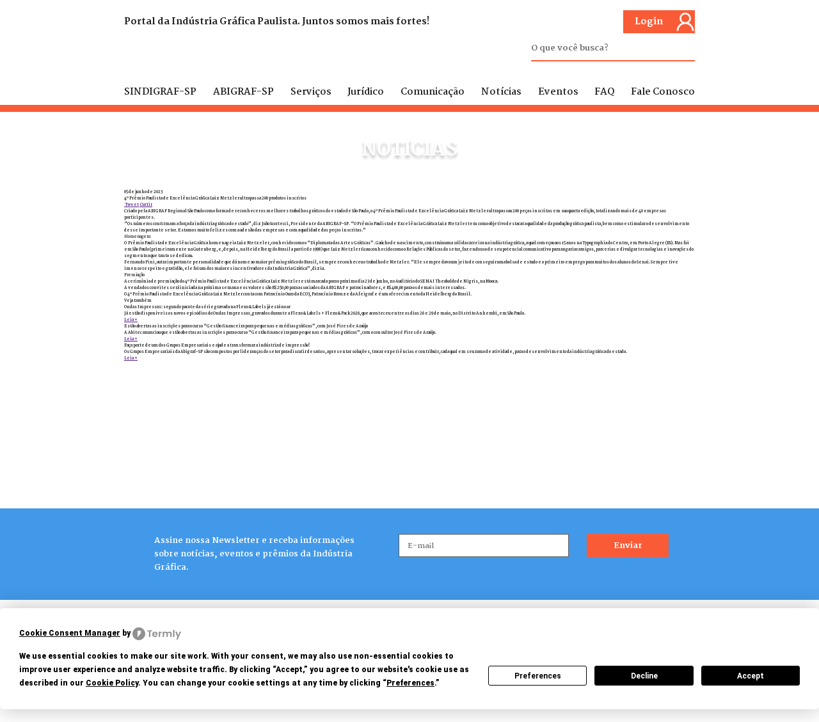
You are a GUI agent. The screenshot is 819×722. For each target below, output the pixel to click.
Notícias (501, 92)
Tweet (131, 204)
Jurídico (365, 92)
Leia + (131, 320)
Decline (644, 675)
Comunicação (433, 92)
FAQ (604, 92)
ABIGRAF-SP (243, 92)
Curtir (145, 204)
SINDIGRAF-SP (160, 92)
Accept (750, 675)
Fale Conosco (663, 92)
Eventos (558, 92)
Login (649, 21)
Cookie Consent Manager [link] (69, 633)
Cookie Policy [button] (112, 683)
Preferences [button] (410, 683)
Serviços (310, 92)
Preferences (537, 675)
